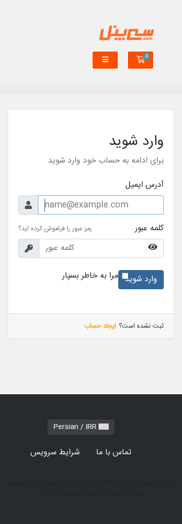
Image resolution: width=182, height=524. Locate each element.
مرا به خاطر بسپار (90, 276)
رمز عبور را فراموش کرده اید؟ (55, 229)
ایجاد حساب (100, 326)
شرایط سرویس (55, 452)
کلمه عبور (149, 229)
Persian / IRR (76, 427)
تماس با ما (113, 452)
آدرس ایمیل (144, 185)
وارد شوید (141, 279)
